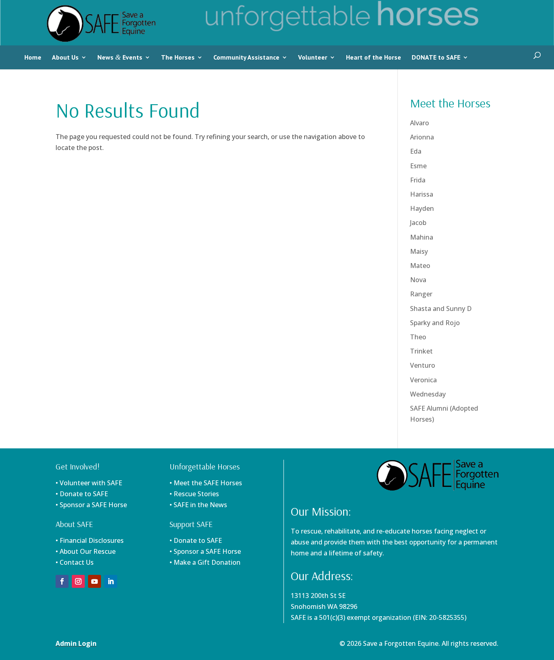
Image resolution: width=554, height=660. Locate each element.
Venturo (422, 365)
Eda (415, 151)
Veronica (423, 379)
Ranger (421, 293)
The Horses (178, 57)
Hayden (422, 208)
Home (32, 57)
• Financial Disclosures (90, 540)
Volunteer (312, 57)
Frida (417, 180)
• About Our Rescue (86, 551)
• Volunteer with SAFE (89, 482)
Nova (418, 279)
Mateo (420, 265)
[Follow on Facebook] (62, 581)
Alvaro (419, 122)
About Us (65, 57)
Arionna (422, 137)
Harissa (421, 194)
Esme (418, 165)
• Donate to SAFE (82, 493)
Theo (418, 336)
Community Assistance (246, 57)
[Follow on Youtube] (94, 581)
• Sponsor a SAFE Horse (205, 551)
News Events (119, 57)
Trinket (421, 351)
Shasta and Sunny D (441, 308)
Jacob (418, 222)
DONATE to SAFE (436, 57)
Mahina (421, 237)
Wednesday (428, 394)
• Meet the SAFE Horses (206, 482)
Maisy (419, 251)
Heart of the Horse (373, 57)
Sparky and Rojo (435, 322)
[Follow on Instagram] (78, 581)
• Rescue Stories (194, 493)
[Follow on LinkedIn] (110, 581)
